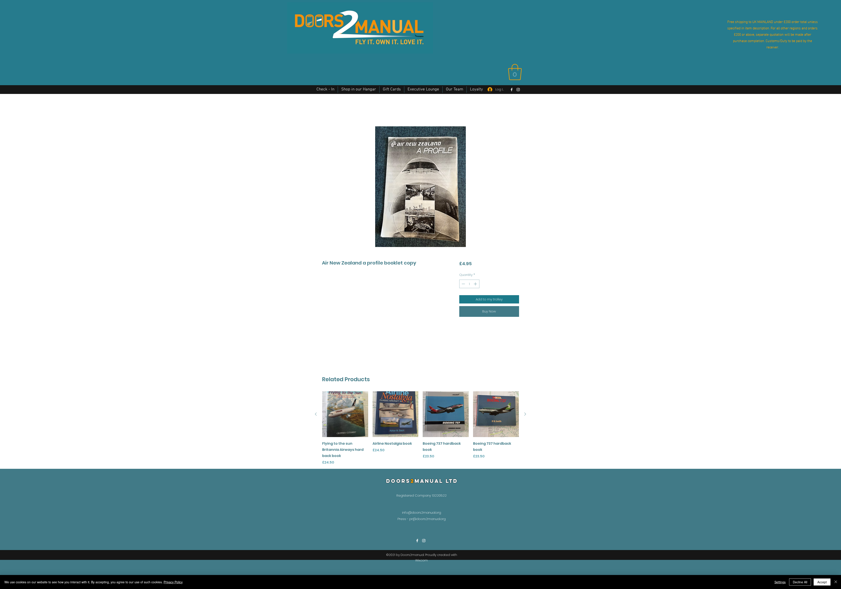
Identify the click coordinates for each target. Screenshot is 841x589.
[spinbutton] (469, 284)
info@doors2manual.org (421, 512)
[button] (515, 72)
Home (327, 110)
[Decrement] (463, 284)
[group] (420, 428)
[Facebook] (511, 89)
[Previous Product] (315, 414)
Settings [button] (780, 582)
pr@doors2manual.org (427, 519)
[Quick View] (345, 414)
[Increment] (476, 284)
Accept (822, 582)
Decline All (800, 582)
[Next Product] (525, 414)
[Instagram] (518, 89)
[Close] (835, 581)
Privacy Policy (173, 582)
